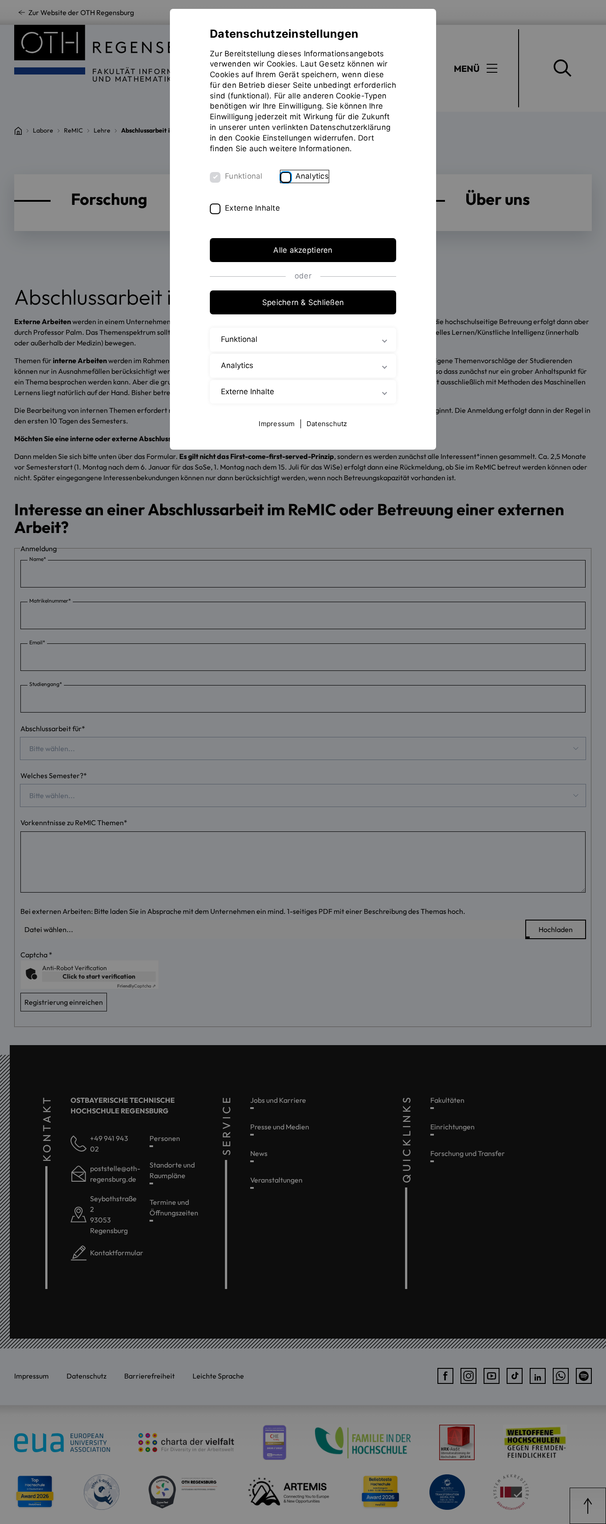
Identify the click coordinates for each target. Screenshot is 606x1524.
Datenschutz (327, 423)
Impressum (277, 423)
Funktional (244, 176)
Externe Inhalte (252, 208)
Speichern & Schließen (303, 302)
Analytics (312, 176)
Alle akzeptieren (302, 250)
